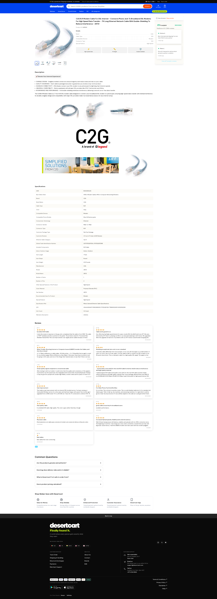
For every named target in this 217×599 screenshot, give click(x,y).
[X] (161, 542)
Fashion (81, 11)
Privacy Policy (162, 582)
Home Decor (61, 11)
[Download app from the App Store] (69, 587)
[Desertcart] (57, 6)
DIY (88, 11)
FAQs (164, 589)
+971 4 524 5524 (132, 572)
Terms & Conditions (160, 579)
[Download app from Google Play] (56, 587)
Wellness (52, 11)
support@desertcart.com (135, 565)
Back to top (108, 516)
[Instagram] (158, 542)
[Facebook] (165, 542)
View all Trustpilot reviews (169, 61)
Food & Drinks (72, 11)
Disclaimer (163, 585)
